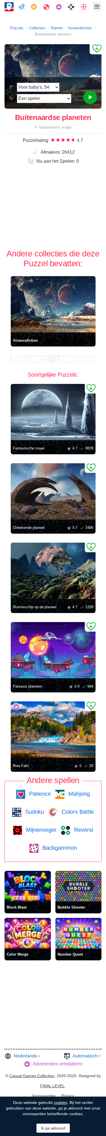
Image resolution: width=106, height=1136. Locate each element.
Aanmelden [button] (84, 6)
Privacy (67, 1095)
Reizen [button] (47, 6)
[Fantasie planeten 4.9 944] (53, 650)
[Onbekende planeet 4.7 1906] (53, 491)
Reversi (82, 830)
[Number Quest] (78, 933)
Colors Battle (77, 812)
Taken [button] (35, 6)
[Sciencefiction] (53, 304)
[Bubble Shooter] (78, 886)
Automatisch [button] (85, 1056)
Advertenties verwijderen (58, 1063)
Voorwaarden (44, 1095)
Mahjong (78, 794)
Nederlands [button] (25, 1056)
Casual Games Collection (32, 1076)
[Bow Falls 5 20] (53, 729)
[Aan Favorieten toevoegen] (95, 49)
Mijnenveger (40, 830)
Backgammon (59, 848)
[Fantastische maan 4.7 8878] (53, 412)
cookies (60, 1102)
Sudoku (33, 812)
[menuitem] (22, 6)
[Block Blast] (28, 886)
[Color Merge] (28, 933)
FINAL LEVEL (52, 1086)
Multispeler (22, 6)
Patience (39, 794)
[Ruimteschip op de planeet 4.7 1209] (53, 571)
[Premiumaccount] (59, 6)
